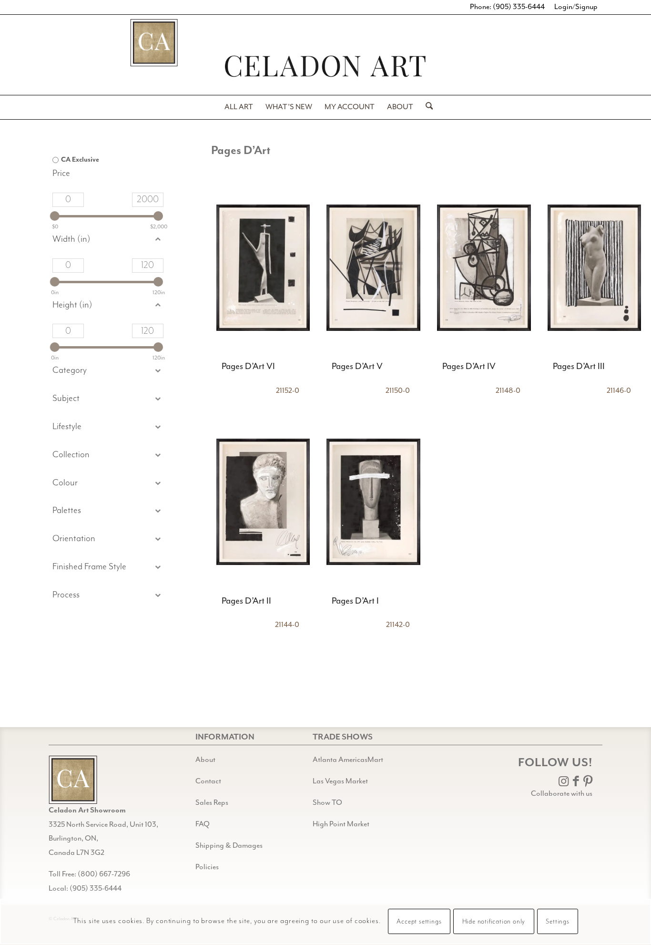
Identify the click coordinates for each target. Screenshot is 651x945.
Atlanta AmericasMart (348, 760)
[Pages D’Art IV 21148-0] (484, 267)
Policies (207, 867)
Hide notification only (494, 922)
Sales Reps (211, 803)
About (205, 760)
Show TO (327, 803)
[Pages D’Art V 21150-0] (373, 267)
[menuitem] (238, 107)
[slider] (55, 216)
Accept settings (419, 922)
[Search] (426, 107)
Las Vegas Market (340, 781)
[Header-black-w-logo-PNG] (325, 66)
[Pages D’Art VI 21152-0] (263, 267)
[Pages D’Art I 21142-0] (373, 502)
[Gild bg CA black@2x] (73, 780)
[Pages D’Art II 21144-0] (263, 502)
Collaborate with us (561, 794)
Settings (557, 922)
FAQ (202, 824)
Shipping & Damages (229, 846)
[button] (107, 399)
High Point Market (341, 824)
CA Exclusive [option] (80, 160)
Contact (208, 781)
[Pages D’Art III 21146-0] (594, 267)
